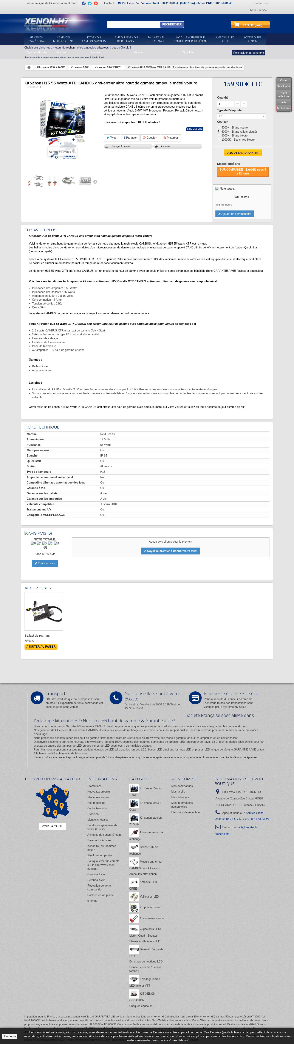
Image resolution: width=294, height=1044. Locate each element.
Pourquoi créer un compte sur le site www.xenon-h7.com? (103, 864)
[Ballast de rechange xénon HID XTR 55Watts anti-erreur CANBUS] (44, 611)
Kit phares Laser (149, 907)
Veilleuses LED (149, 896)
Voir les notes (223, 204)
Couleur (223, 121)
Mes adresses (180, 797)
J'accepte (9, 1036)
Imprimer (165, 146)
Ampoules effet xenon (143, 874)
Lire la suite (195, 129)
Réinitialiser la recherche (248, 52)
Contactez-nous (97, 808)
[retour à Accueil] (29, 67)
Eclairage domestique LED (145, 961)
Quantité (222, 97)
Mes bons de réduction (185, 812)
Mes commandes (182, 786)
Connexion (261, 3)
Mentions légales (97, 819)
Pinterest (172, 137)
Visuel (283, 80)
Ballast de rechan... (38, 635)
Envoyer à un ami (120, 146)
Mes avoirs (178, 791)
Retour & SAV (259, 10)
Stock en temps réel (100, 855)
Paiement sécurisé (99, 840)
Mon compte (184, 778)
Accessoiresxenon (252, 39)
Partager (131, 137)
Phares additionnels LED (144, 941)
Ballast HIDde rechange (156, 39)
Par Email (128, 3)
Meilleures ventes (98, 797)
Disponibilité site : (229, 163)
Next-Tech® (107, 737)
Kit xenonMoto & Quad (63, 39)
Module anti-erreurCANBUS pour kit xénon (190, 39)
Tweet (113, 137)
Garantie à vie (96, 874)
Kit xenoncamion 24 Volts (94, 39)
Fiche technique (283, 94)
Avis (283, 102)
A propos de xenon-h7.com (104, 834)
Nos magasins (96, 802)
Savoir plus (283, 86)
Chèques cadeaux (140, 1006)
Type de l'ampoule (229, 110)
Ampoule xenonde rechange (126, 39)
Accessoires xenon (151, 918)
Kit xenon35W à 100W (36, 39)
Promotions (94, 786)
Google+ (151, 137)
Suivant (95, 181)
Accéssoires (284, 108)
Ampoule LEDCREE (225, 39)
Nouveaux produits (99, 791)
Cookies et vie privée (100, 895)
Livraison (93, 814)
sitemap (92, 900)
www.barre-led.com (102, 741)
